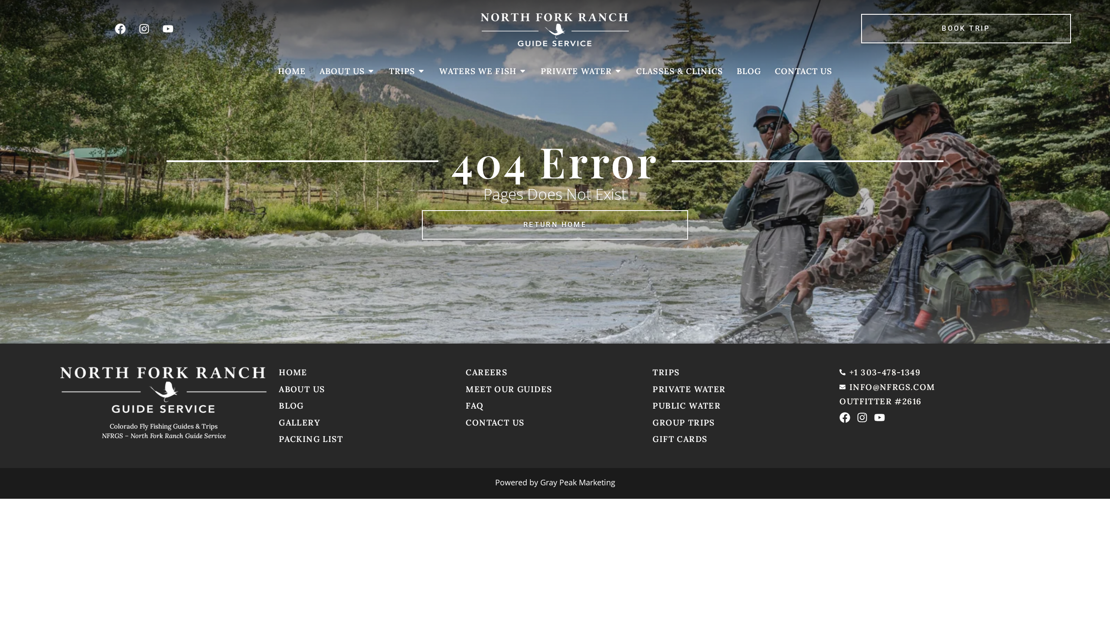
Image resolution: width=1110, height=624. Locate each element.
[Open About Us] (371, 71)
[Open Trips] (421, 71)
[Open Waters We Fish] (523, 71)
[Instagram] (144, 28)
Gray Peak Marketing (577, 482)
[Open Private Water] (618, 71)
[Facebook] (120, 28)
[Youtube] (168, 28)
